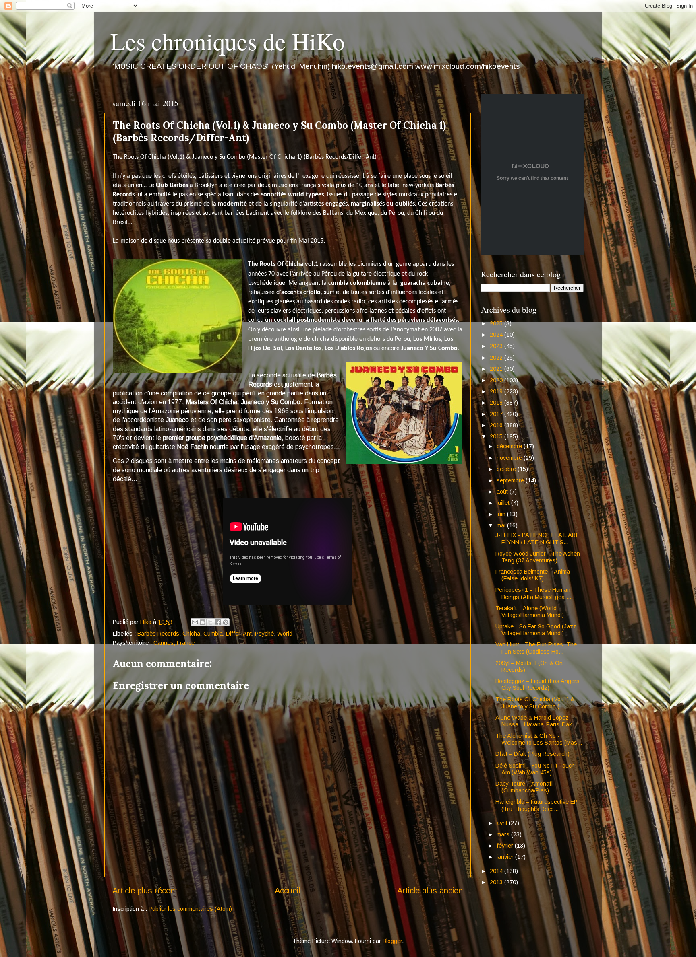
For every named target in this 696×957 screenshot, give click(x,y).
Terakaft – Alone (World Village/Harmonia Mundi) (529, 611)
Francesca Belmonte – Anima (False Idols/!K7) (532, 575)
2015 (497, 436)
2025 (497, 323)
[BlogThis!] (203, 622)
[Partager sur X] (210, 622)
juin (502, 514)
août (503, 491)
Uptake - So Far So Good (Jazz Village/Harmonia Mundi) (535, 629)
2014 (497, 871)
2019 (497, 391)
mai (502, 525)
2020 (497, 380)
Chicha (191, 633)
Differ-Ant (239, 633)
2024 (497, 334)
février (506, 845)
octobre (507, 469)
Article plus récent (145, 890)
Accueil (287, 890)
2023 (497, 346)
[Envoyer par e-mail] (195, 622)
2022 (497, 357)
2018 (497, 402)
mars (504, 834)
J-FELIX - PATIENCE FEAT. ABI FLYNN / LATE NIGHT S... (536, 538)
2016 (497, 425)
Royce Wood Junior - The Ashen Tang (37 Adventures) (537, 557)
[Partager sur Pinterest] (226, 622)
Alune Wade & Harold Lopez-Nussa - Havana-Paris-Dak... (536, 721)
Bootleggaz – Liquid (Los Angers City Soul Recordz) (537, 684)
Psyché (264, 633)
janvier (506, 857)
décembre (510, 446)
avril (503, 823)
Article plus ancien (430, 890)
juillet (504, 503)
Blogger (392, 941)
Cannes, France (174, 643)
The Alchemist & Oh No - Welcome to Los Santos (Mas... (538, 739)
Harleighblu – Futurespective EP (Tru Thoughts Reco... (536, 805)
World (284, 633)
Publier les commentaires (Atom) (190, 909)
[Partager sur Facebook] (218, 622)
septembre (511, 480)
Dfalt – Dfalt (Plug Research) (532, 754)
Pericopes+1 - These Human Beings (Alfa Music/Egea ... (533, 593)
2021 (497, 369)
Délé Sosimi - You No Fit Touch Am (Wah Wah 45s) (535, 769)
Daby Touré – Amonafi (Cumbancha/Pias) (524, 787)
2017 (497, 414)
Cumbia (213, 633)
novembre (510, 458)
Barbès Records (158, 633)
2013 (497, 882)
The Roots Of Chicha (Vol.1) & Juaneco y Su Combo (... (534, 702)
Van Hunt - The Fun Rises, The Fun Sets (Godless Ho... (536, 647)
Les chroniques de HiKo (227, 41)
